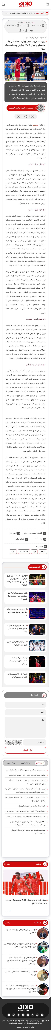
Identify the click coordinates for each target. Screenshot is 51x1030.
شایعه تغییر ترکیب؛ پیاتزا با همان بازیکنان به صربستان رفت (17, 628)
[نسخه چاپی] (20, 30)
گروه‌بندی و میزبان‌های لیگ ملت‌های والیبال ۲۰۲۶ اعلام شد (17, 612)
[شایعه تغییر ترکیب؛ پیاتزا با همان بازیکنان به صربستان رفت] (37, 629)
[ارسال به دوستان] (31, 30)
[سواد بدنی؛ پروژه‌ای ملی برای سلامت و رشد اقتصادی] (42, 933)
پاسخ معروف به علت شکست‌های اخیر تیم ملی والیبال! (18, 661)
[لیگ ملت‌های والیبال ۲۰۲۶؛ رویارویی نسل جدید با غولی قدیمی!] (37, 597)
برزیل (13, 551)
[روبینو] (23, 1015)
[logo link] (25, 4)
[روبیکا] (28, 1015)
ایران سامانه (20, 1027)
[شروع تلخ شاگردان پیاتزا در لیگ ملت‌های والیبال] (37, 678)
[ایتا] (37, 1015)
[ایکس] (32, 1015)
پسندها (39, 539)
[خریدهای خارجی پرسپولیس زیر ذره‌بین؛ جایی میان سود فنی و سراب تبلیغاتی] (42, 947)
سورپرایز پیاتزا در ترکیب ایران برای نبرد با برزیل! (17, 643)
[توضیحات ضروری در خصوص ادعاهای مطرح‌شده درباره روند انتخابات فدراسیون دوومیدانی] (42, 961)
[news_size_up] (18, 116)
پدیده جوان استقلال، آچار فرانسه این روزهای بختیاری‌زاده (26, 816)
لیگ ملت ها (24, 551)
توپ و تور (28, 22)
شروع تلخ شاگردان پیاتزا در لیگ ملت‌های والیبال (17, 675)
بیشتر (8, 864)
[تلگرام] (18, 1015)
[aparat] (13, 1015)
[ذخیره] (26, 30)
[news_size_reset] (25, 116)
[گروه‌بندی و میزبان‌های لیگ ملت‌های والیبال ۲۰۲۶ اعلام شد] (37, 613)
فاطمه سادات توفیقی (17, 108)
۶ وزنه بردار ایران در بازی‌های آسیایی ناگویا (31, 806)
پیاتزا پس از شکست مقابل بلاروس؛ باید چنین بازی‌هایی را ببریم (20, 13)
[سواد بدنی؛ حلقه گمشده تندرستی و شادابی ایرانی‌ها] (42, 975)
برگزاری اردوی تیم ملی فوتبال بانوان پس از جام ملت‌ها (27, 775)
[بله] (42, 1015)
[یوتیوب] (9, 1015)
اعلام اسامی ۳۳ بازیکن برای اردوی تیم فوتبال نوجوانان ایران (25, 811)
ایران (34, 551)
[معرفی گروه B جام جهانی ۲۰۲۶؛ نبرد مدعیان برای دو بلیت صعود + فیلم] (25, 882)
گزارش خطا (13, 533)
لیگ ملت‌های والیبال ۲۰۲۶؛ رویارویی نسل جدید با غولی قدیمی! (17, 596)
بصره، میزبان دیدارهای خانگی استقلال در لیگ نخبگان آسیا (25, 770)
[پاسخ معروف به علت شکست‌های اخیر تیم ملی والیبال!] (37, 661)
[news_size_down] (32, 116)
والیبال (20, 22)
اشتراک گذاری (20, 539)
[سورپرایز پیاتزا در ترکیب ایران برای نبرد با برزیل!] (37, 645)
